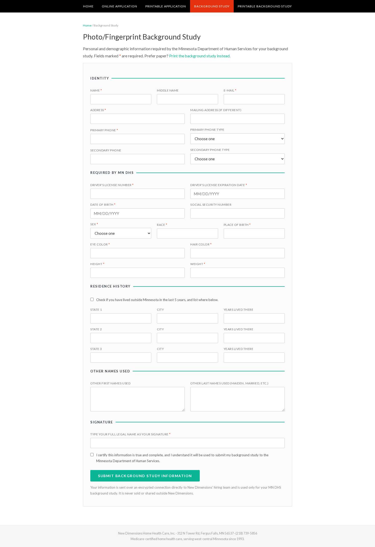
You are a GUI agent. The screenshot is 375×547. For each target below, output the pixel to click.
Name (96, 90)
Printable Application (165, 6)
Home (88, 6)
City (160, 309)
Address (98, 110)
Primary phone (104, 130)
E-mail (230, 90)
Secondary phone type (210, 150)
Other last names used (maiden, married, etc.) (229, 383)
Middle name (168, 90)
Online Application (119, 6)
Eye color (100, 244)
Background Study (212, 6)
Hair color (200, 244)
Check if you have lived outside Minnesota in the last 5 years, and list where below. (157, 300)
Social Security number (210, 204)
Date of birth (103, 204)
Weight (197, 264)
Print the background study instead (199, 56)
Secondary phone (105, 150)
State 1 (96, 309)
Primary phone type (207, 130)
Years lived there (239, 309)
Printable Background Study (265, 6)
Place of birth (237, 225)
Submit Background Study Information (145, 476)
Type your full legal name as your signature (130, 434)
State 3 (96, 349)
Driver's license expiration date (218, 185)
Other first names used (110, 383)
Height (97, 264)
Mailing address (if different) (215, 110)
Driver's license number (112, 185)
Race (162, 225)
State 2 (96, 329)
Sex (94, 224)
